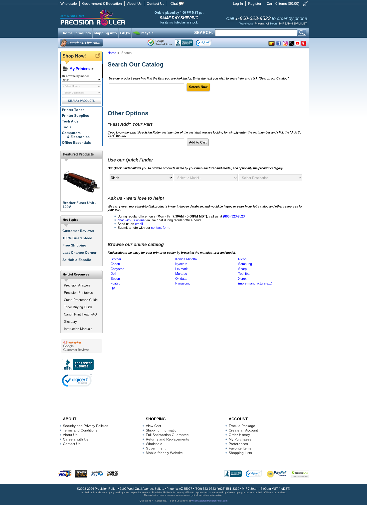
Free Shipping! (75, 245)
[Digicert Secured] (77, 380)
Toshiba (243, 274)
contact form (160, 228)
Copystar (117, 269)
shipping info (105, 32)
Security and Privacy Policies (85, 426)
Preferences (238, 444)
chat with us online (131, 220)
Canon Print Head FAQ (80, 314)
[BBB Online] (184, 43)
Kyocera (181, 264)
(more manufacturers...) (255, 283)
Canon (115, 264)
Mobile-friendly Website (164, 453)
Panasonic (182, 283)
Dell (113, 274)
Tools (66, 127)
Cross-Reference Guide (81, 300)
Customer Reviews (78, 231)
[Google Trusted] (160, 43)
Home (112, 53)
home (67, 32)
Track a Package (242, 426)
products (83, 32)
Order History (239, 435)
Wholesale (68, 4)
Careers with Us (75, 439)
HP (113, 288)
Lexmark (181, 269)
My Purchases (240, 439)
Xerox (242, 278)
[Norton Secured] (208, 43)
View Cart (153, 426)
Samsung (245, 264)
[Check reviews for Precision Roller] (81, 346)
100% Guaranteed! (78, 238)
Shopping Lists (240, 453)
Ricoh (242, 259)
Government (156, 448)
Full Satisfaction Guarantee (167, 435)
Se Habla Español (77, 260)
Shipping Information (162, 430)
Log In (238, 4)
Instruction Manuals (78, 329)
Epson (115, 278)
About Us (134, 4)
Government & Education (102, 4)
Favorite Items (240, 448)
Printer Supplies (75, 116)
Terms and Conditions (80, 430)
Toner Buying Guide (78, 307)
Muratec (181, 274)
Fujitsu (115, 283)
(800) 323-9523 (234, 216)
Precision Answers (77, 285)
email (139, 224)
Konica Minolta (186, 259)
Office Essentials (76, 142)
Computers (76, 135)
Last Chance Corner (79, 252)
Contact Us (155, 4)
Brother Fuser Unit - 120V (79, 205)
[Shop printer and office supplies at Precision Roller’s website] (119, 18)
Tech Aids (70, 121)
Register (254, 4)
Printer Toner (73, 110)
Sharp (242, 269)
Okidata (180, 278)
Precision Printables (78, 292)
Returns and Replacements (167, 439)
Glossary (70, 322)
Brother (116, 259)
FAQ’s (125, 32)
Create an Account (243, 430)
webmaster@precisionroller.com (209, 500)
